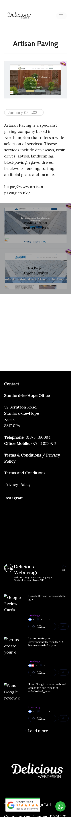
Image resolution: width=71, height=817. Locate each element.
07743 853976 (43, 443)
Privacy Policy (17, 484)
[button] (61, 16)
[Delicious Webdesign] (8, 568)
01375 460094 (38, 437)
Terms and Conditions (24, 472)
